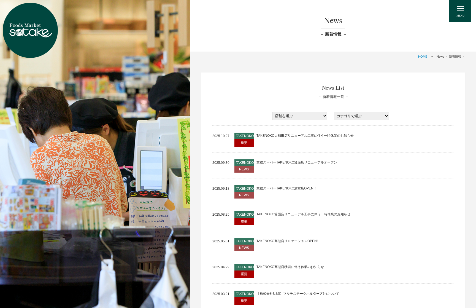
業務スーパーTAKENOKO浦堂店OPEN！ (286, 188)
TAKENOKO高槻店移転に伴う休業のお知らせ (290, 267)
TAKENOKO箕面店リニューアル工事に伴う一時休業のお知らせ (303, 214)
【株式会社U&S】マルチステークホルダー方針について (297, 294)
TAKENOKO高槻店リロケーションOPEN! (287, 241)
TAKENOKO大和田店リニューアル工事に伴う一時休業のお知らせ (305, 136)
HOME (422, 56)
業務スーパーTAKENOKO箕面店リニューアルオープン (296, 162)
